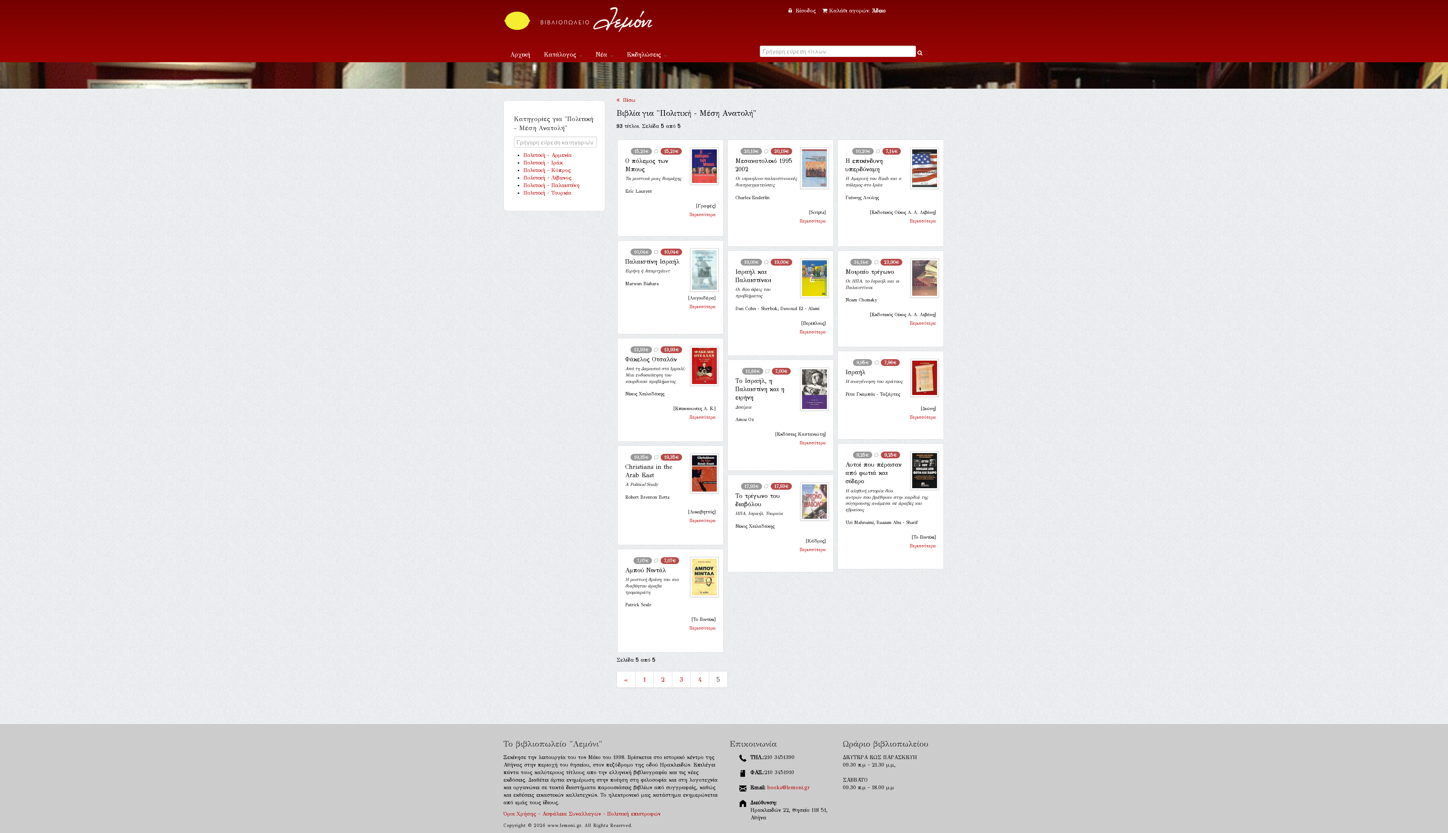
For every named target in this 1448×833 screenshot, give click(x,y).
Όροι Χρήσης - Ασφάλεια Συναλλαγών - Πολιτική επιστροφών (582, 814)
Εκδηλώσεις (645, 54)
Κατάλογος (561, 54)
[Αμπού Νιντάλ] (701, 577)
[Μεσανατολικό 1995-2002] (811, 168)
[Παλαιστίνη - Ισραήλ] (701, 270)
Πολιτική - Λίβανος (547, 178)
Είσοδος (806, 11)
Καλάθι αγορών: (857, 11)
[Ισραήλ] (921, 378)
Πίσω (627, 100)
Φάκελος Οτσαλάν (651, 359)
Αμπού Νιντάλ (645, 570)
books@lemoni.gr (788, 787)
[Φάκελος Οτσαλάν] (701, 366)
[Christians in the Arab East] (701, 473)
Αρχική (520, 54)
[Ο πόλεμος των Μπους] (701, 166)
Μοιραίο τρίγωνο (869, 271)
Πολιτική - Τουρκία (547, 193)
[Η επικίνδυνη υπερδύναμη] (921, 168)
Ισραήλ (855, 372)
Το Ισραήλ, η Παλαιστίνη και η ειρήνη (759, 389)
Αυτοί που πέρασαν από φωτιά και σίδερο (873, 473)
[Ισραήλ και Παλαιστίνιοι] (811, 278)
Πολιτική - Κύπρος (547, 170)
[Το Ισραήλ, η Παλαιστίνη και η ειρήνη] (811, 389)
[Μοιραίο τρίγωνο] (921, 278)
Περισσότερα (702, 214)
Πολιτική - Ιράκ (543, 163)
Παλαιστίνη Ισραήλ (652, 261)
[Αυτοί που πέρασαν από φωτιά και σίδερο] (921, 470)
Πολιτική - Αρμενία (547, 155)
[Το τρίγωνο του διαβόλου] (811, 502)
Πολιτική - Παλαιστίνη (551, 185)
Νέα (602, 54)
